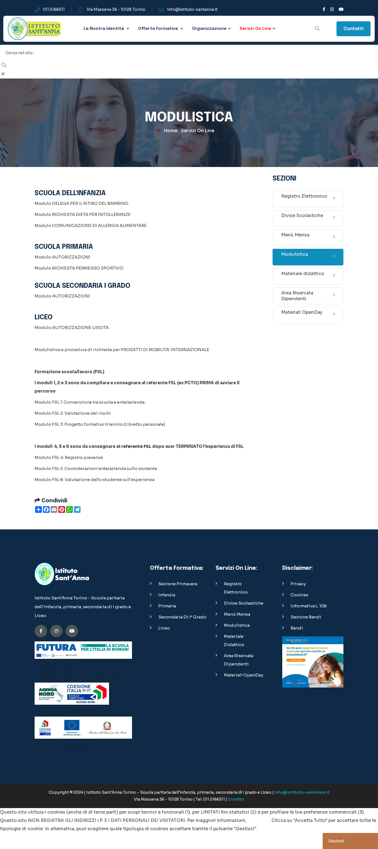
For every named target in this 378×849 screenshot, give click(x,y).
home (171, 131)
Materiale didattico (302, 273)
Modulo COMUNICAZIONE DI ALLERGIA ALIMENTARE (91, 225)
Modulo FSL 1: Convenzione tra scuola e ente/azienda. (90, 402)
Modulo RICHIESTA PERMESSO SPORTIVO (79, 268)
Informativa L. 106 (309, 605)
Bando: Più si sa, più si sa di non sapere (81, 677)
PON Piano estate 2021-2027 (71, 745)
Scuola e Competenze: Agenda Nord (79, 711)
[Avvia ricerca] (4, 65)
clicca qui (258, 820)
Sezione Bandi (306, 617)
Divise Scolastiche (302, 215)
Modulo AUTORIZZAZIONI (62, 257)
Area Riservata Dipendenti (297, 296)
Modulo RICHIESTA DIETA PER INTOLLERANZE (83, 214)
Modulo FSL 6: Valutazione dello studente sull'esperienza (94, 479)
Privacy (298, 583)
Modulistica (294, 254)
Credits (236, 799)
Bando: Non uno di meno (66, 665)
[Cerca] (317, 28)
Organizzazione (209, 29)
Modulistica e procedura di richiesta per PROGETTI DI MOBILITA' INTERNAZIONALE (122, 349)
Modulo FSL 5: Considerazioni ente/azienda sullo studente (96, 468)
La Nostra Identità (104, 29)
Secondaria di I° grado (182, 617)
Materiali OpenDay (301, 312)
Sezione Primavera (177, 583)
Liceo (164, 628)
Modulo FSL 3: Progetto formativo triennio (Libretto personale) (100, 424)
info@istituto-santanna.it (192, 9)
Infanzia (166, 594)
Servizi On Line (255, 29)
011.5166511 (54, 9)
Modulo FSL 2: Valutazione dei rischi (73, 413)
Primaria (167, 605)
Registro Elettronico (304, 196)
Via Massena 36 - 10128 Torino (116, 9)
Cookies (299, 594)
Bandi (297, 628)
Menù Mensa (295, 235)
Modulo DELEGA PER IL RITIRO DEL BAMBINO (81, 203)
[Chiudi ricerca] (3, 74)
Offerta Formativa (158, 29)
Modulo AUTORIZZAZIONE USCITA (72, 327)
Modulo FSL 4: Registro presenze (69, 457)
